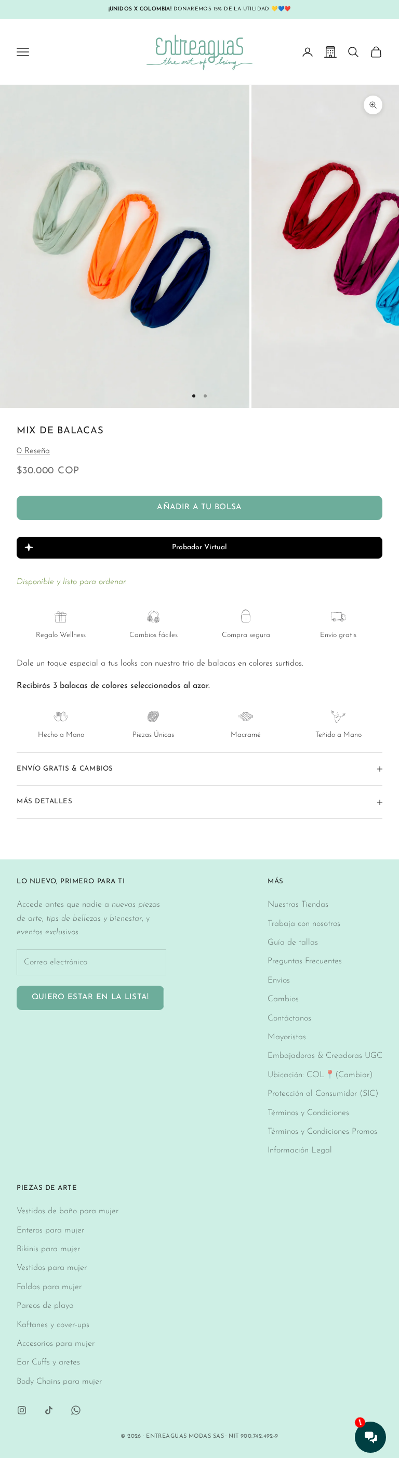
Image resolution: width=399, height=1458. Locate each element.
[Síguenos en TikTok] (49, 1410)
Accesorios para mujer (56, 1344)
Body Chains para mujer (59, 1381)
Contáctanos (289, 1018)
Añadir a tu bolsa (199, 507)
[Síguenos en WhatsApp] (76, 1410)
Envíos (279, 980)
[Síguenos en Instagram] (22, 1410)
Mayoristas (287, 1037)
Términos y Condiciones (308, 1113)
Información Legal (300, 1150)
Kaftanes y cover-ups (53, 1325)
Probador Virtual (199, 547)
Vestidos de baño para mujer (67, 1211)
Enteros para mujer (50, 1230)
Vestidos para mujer (52, 1268)
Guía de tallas (293, 942)
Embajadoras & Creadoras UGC (325, 1056)
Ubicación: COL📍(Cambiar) (320, 1075)
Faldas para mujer (49, 1287)
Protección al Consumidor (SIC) (323, 1094)
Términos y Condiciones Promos (322, 1132)
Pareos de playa (45, 1306)
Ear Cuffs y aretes (48, 1362)
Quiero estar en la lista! (90, 997)
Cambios (283, 999)
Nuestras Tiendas (298, 904)
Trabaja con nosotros (304, 924)
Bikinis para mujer (48, 1249)
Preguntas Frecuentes (305, 961)
